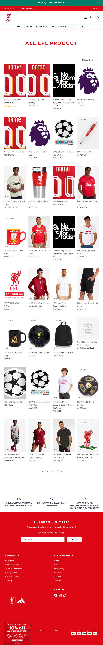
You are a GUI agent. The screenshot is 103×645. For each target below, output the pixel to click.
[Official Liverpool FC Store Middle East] (8, 17)
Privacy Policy (11, 572)
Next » (59, 471)
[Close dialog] (31, 625)
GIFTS (73, 27)
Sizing (56, 561)
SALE (83, 27)
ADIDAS (28, 27)
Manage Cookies (12, 576)
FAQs (56, 565)
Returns (57, 572)
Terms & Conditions (13, 569)
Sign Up (57, 576)
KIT (19, 27)
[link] (17, 633)
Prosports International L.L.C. (49, 631)
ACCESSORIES (59, 27)
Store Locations (12, 565)
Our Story (9, 561)
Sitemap (8, 580)
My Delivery (59, 569)
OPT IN (74, 539)
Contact (57, 580)
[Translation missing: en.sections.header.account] (85, 17)
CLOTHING (42, 27)
